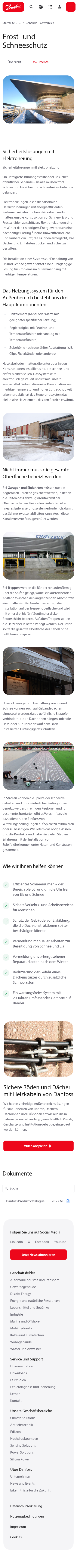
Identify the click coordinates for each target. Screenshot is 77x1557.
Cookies (16, 1537)
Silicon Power (20, 1459)
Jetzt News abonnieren (38, 1254)
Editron (15, 1431)
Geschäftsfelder (22, 1272)
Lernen (15, 1393)
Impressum (18, 1526)
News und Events (22, 1483)
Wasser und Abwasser (25, 1349)
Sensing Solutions (23, 1445)
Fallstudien (18, 1380)
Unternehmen (20, 1476)
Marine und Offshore (25, 1321)
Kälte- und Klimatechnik (27, 1335)
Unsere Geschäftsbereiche (31, 1410)
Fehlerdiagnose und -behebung (33, 1387)
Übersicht (14, 62)
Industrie (16, 1314)
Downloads (18, 1373)
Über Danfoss (21, 1469)
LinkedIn (16, 1242)
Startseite (9, 23)
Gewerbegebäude (23, 1287)
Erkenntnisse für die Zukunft (30, 1490)
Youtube (60, 1242)
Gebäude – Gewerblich (40, 23)
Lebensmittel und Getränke (29, 1307)
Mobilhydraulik (21, 1328)
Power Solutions (22, 1452)
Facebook (42, 1242)
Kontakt (16, 1400)
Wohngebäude (21, 1342)
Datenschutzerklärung (26, 1506)
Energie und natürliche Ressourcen (35, 1300)
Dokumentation (21, 1366)
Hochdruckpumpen (24, 1438)
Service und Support (26, 1359)
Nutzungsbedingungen (27, 1516)
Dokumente (40, 62)
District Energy (20, 1293)
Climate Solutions (22, 1418)
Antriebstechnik (21, 1425)
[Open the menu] (71, 7)
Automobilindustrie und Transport (34, 1280)
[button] (50, 7)
